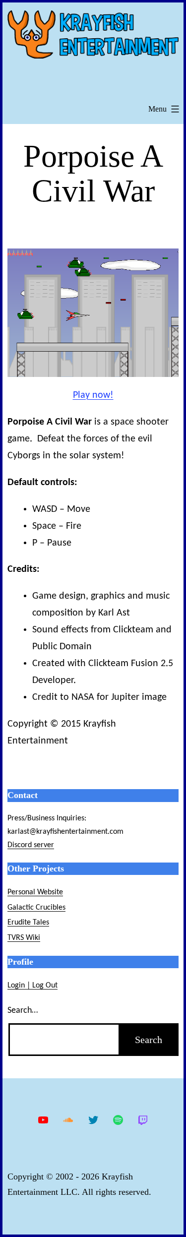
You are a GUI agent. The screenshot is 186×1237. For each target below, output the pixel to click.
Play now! (93, 395)
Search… (22, 1010)
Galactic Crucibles (36, 908)
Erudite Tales (28, 923)
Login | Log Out (32, 986)
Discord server (30, 845)
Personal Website (35, 892)
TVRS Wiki (23, 938)
